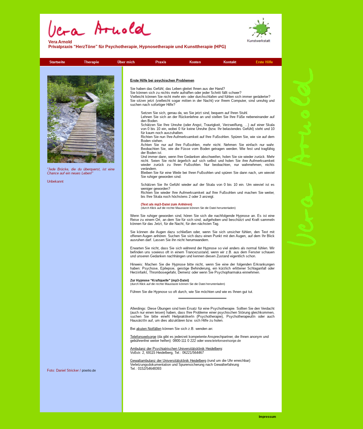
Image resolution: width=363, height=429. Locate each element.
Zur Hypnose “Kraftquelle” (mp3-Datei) (159, 280)
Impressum (267, 417)
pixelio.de (89, 370)
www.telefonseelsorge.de (223, 341)
